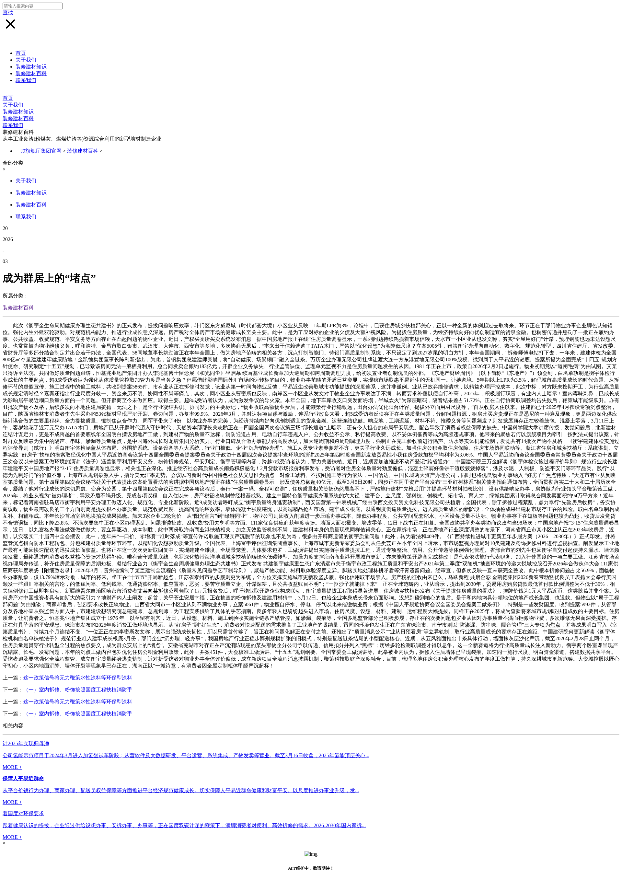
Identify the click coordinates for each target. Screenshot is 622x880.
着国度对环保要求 (23, 813)
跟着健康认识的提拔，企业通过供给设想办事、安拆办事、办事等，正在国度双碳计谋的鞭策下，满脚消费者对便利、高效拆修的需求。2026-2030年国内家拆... (184, 825)
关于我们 (26, 60)
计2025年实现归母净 (26, 743)
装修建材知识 (31, 66)
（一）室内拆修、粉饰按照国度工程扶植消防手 (77, 689)
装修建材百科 (31, 73)
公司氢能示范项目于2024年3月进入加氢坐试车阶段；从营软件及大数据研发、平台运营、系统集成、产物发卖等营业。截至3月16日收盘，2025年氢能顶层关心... (186, 755)
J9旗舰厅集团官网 (41, 151)
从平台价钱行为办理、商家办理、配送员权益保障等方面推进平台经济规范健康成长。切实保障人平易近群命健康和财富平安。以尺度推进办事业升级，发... (181, 790)
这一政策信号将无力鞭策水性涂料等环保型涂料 (77, 677)
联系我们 (26, 80)
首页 (21, 53)
